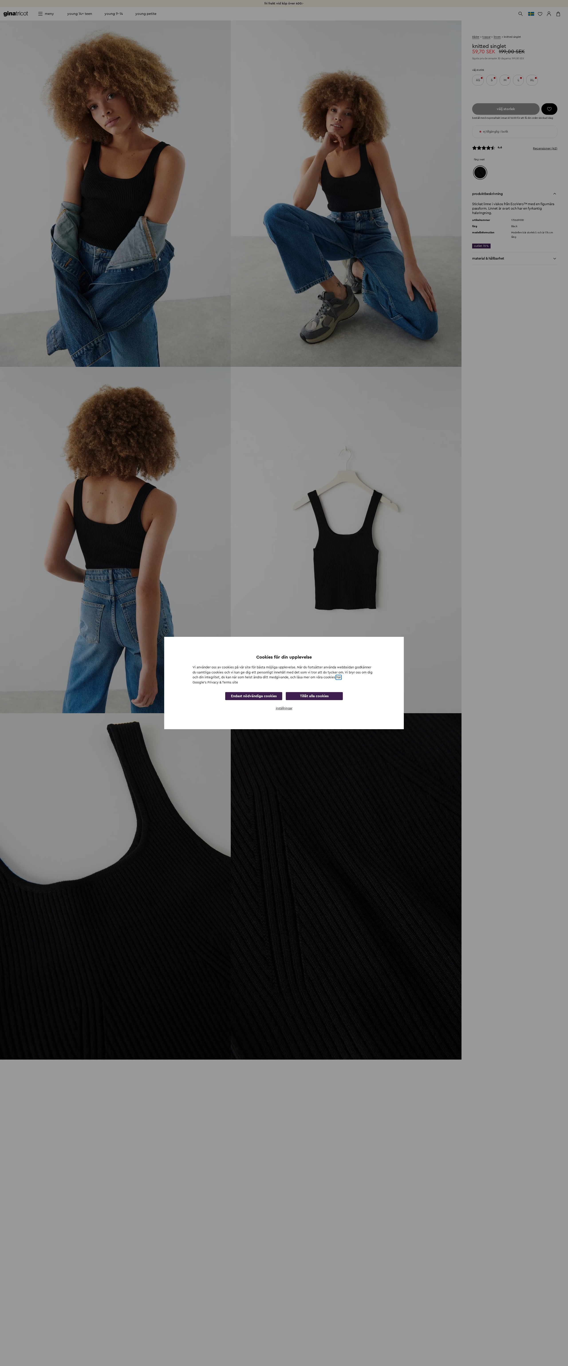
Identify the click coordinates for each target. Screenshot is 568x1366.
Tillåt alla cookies (314, 696)
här (338, 677)
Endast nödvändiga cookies (254, 696)
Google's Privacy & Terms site (215, 682)
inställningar (284, 708)
